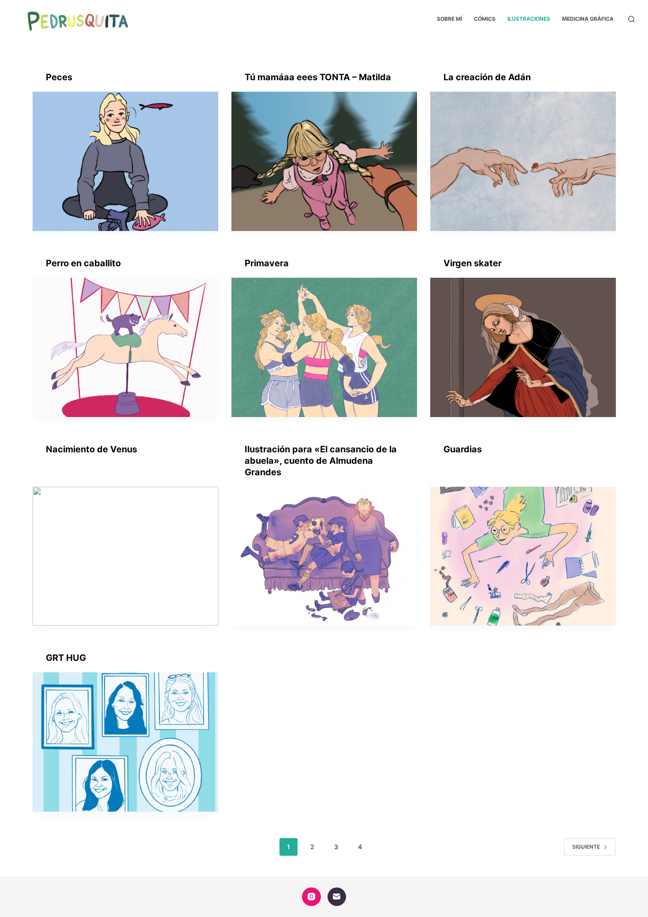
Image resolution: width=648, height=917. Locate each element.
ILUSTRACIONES (528, 18)
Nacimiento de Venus (91, 449)
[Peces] (125, 161)
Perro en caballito (83, 263)
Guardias (462, 449)
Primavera (267, 263)
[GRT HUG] (125, 742)
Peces (59, 77)
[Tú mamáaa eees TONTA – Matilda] (324, 161)
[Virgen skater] (523, 347)
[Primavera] (324, 347)
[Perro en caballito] (125, 347)
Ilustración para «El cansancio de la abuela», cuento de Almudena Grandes (321, 460)
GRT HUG (66, 657)
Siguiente (586, 846)
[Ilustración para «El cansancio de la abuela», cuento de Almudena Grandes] (324, 556)
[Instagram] (311, 896)
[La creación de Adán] (523, 161)
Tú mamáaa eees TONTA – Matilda (318, 77)
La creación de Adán (487, 77)
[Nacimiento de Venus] (125, 556)
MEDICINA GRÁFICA (588, 18)
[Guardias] (523, 556)
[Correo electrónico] (337, 896)
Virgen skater (472, 263)
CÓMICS (484, 18)
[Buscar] (631, 19)
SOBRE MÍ (449, 18)
